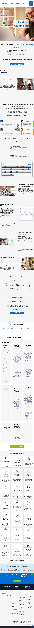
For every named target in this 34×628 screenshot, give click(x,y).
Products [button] (17, 3)
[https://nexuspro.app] (5, 3)
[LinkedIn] (10, 595)
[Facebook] (8, 595)
